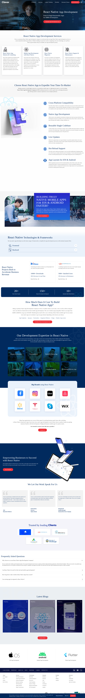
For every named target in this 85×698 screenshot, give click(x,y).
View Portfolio (8, 469)
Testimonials (71, 678)
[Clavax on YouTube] (77, 670)
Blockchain (31, 676)
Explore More (42, 637)
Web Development (19, 683)
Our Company (5, 676)
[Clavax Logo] (5, 2)
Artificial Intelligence (32, 678)
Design (52, 318)
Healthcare (44, 676)
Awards (4, 680)
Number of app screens (61, 318)
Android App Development (20, 678)
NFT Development (32, 687)
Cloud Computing (32, 682)
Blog (26, 670)
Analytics (57, 680)
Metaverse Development (33, 685)
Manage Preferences (59, 695)
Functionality (36, 318)
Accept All (73, 695)
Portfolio (57, 2)
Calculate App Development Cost (52, 21)
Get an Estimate (75, 2)
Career (38, 670)
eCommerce (44, 685)
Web (56, 676)
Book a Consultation (42, 215)
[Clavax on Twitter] (81, 670)
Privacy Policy (30, 696)
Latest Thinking (49, 2)
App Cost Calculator (72, 682)
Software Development (20, 680)
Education (44, 678)
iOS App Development (19, 676)
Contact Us (42, 430)
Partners (31, 670)
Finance (43, 682)
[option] (15, 616)
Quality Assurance (19, 685)
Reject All (66, 695)
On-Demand (44, 683)
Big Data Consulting (19, 682)
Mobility (57, 678)
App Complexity (22, 318)
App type (30, 318)
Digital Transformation (20, 687)
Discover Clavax (66, 2)
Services (40, 2)
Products (34, 2)
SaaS (43, 680)
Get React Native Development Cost (42, 321)
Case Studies (6, 670)
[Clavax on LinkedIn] (74, 670)
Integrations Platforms (45, 318)
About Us (20, 670)
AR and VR (31, 680)
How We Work (5, 682)
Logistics (43, 687)
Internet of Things (32, 683)
